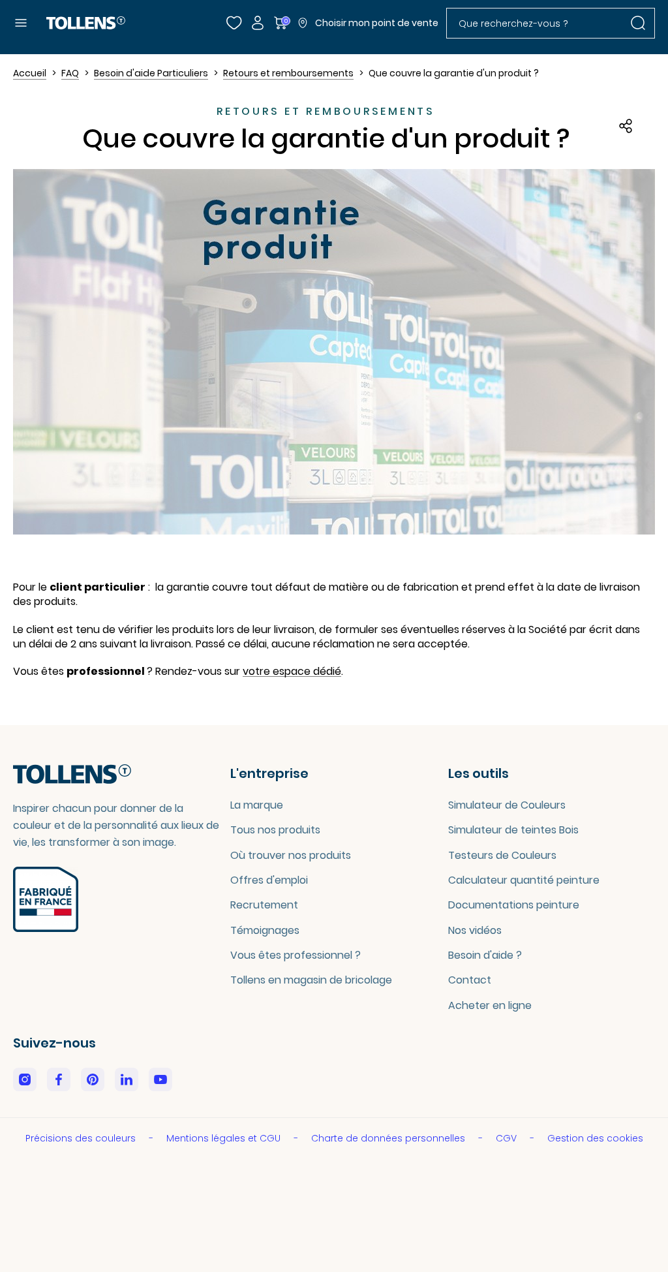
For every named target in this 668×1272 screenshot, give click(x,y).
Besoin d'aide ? (485, 955)
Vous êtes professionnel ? (295, 955)
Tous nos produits (275, 829)
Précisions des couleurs (81, 1138)
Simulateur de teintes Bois (513, 829)
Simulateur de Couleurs (507, 805)
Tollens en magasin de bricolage (311, 979)
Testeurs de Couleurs (502, 855)
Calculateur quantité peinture (524, 880)
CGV (507, 1138)
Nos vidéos (475, 930)
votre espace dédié (292, 671)
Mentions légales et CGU (224, 1138)
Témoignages (264, 930)
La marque (256, 805)
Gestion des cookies (595, 1138)
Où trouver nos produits (290, 855)
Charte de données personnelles (389, 1138)
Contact (469, 979)
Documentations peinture (513, 904)
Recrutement (264, 904)
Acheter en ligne (490, 1005)
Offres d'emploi (269, 880)
